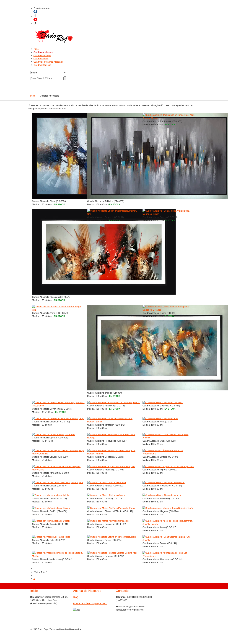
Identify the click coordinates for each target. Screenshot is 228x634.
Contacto (122, 590)
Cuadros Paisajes (42, 55)
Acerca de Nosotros (87, 590)
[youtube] (35, 23)
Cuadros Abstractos (43, 52)
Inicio (36, 48)
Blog (75, 597)
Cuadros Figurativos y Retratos (48, 61)
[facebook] (35, 15)
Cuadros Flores (40, 58)
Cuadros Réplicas (42, 64)
